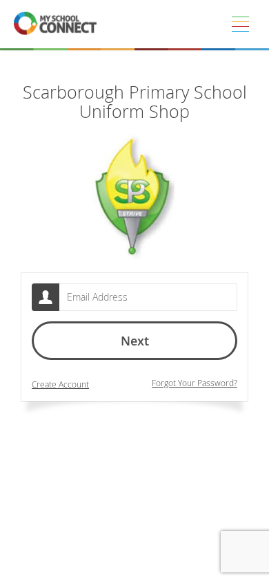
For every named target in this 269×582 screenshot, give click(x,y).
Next (135, 340)
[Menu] (240, 24)
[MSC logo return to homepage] (55, 24)
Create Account (60, 384)
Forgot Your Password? (194, 383)
